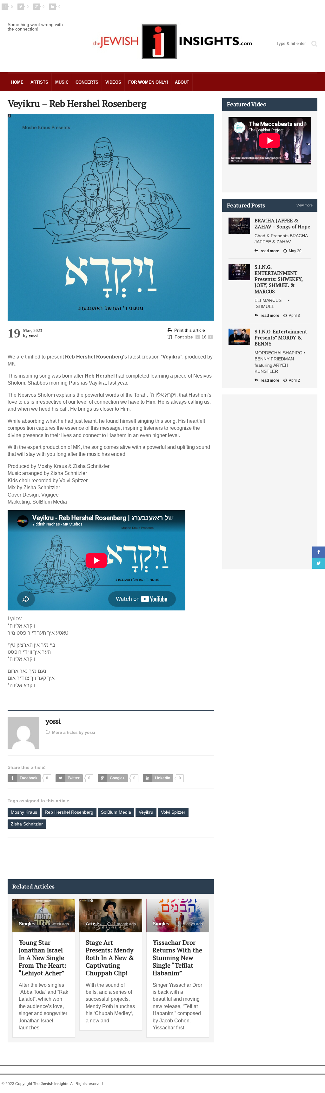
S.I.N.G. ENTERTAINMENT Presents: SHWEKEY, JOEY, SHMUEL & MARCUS (279, 279)
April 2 (294, 380)
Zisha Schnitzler (27, 823)
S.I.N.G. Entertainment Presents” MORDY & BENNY (281, 337)
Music (62, 82)
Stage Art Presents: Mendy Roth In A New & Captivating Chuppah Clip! (110, 957)
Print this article (189, 330)
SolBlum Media (116, 812)
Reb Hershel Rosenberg (69, 812)
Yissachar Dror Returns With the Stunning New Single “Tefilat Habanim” (177, 957)
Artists (39, 82)
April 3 (294, 315)
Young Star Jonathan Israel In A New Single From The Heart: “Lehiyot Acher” (42, 957)
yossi (33, 335)
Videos (113, 82)
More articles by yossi (73, 732)
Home (17, 82)
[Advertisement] (123, 858)
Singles (27, 923)
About (182, 82)
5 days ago (192, 924)
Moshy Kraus (24, 812)
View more (304, 205)
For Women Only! (148, 82)
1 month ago (124, 924)
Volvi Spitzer (173, 812)
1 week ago (58, 924)
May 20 (295, 251)
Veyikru (146, 812)
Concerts (87, 82)
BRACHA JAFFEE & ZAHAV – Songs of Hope (282, 223)
